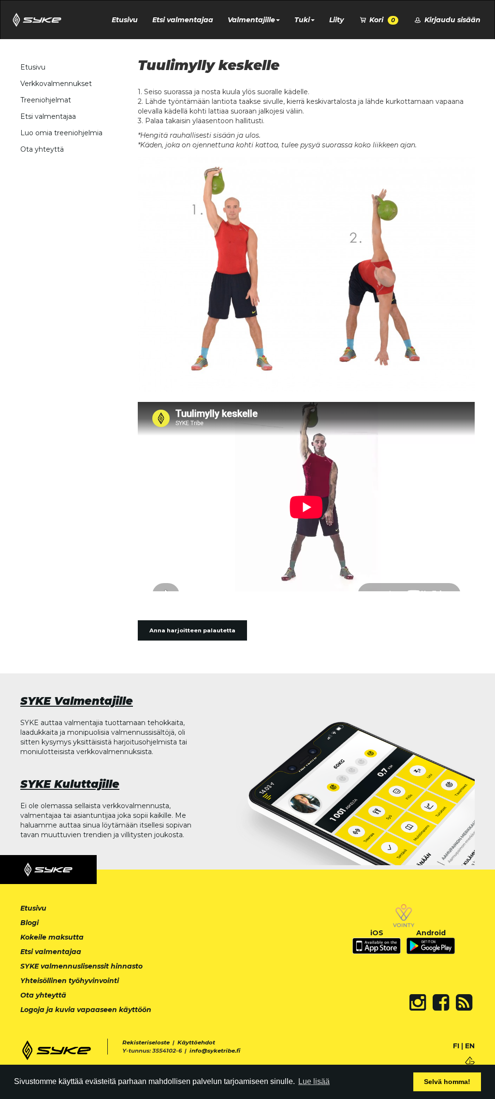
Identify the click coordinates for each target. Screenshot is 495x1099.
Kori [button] (381, 19)
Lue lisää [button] (314, 1081)
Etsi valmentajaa (182, 19)
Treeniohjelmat (45, 100)
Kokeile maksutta (52, 937)
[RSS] (464, 1002)
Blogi (29, 922)
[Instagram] (417, 1002)
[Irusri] (470, 1059)
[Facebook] (441, 1002)
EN (470, 1046)
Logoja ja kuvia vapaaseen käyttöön (85, 1009)
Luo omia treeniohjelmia (61, 132)
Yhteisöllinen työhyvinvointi (69, 980)
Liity (336, 19)
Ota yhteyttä (42, 149)
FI (456, 1046)
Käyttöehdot (196, 1042)
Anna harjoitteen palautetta (192, 630)
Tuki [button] (302, 19)
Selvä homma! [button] (447, 1081)
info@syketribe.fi (214, 1050)
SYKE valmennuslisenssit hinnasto (81, 966)
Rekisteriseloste (146, 1042)
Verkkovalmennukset (56, 83)
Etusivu (125, 19)
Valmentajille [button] (251, 19)
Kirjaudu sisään (451, 19)
